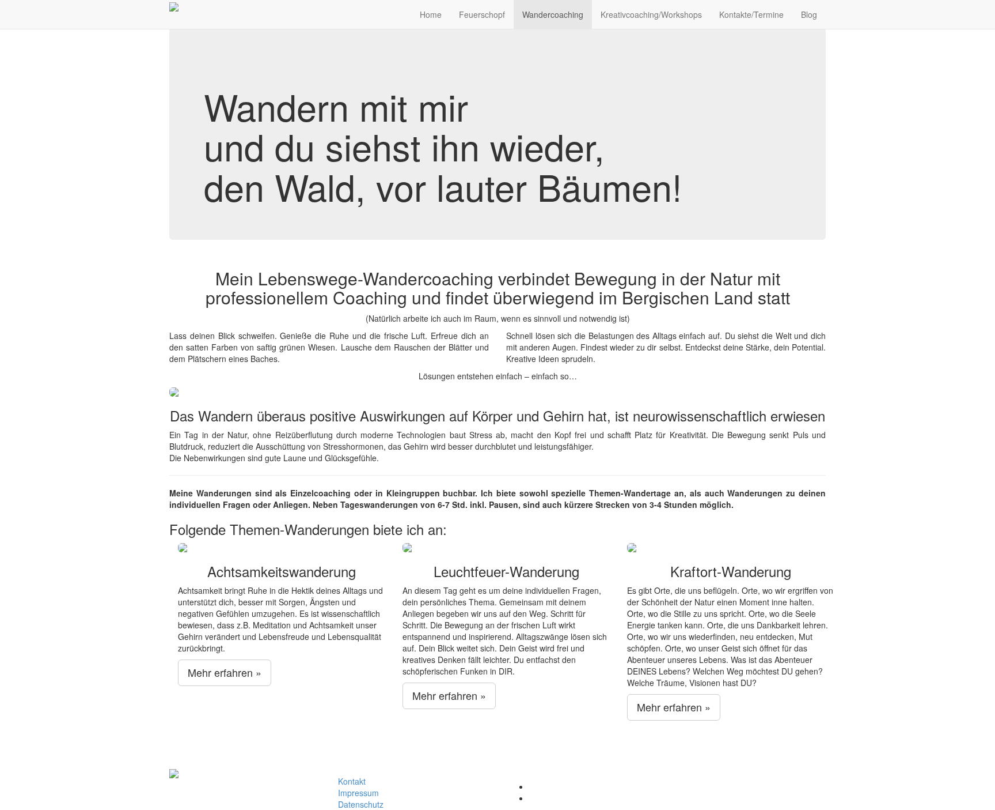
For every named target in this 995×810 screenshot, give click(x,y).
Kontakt (352, 781)
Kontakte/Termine (751, 14)
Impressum (358, 792)
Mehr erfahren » (224, 672)
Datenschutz (360, 804)
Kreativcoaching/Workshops (651, 14)
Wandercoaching (552, 14)
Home (431, 14)
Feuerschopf (482, 14)
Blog (809, 14)
